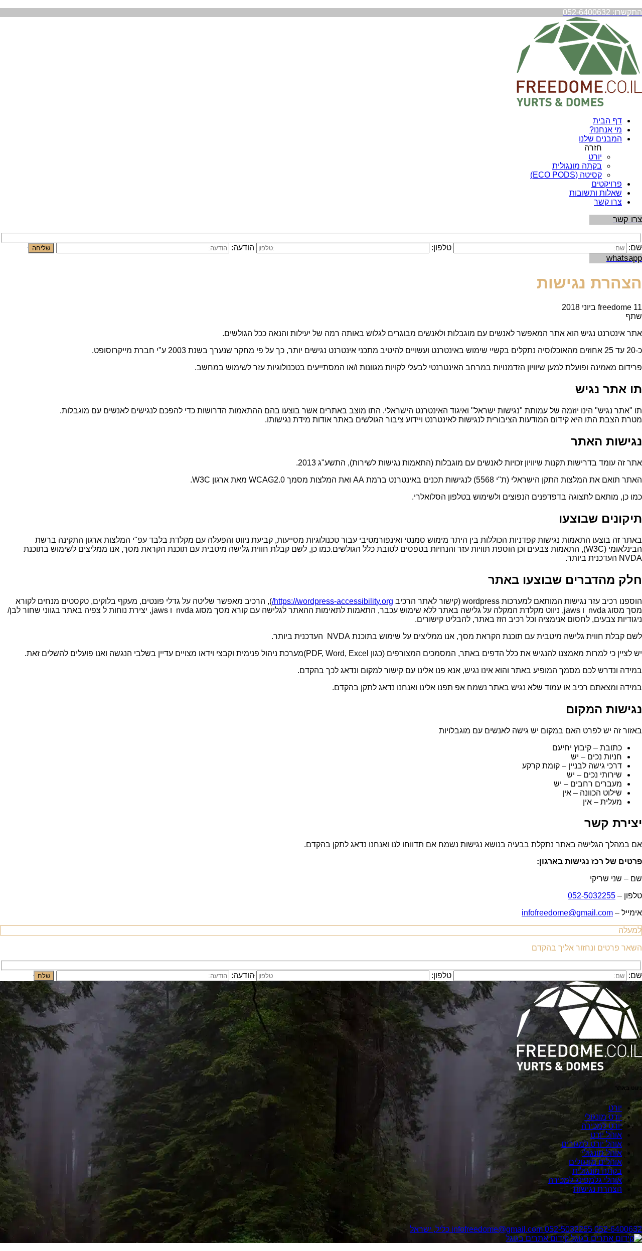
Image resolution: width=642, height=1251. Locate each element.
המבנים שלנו (600, 138)
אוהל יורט (606, 1135)
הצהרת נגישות (597, 1189)
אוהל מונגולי (602, 1153)
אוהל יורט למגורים (591, 1144)
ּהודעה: (242, 975)
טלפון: (441, 247)
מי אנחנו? (605, 129)
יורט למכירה (601, 1126)
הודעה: (242, 247)
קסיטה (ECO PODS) (566, 175)
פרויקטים (606, 184)
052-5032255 (591, 895)
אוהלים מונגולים (595, 1162)
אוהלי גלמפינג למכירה (585, 1180)
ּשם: (635, 247)
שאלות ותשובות (595, 193)
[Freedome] (579, 103)
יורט (595, 156)
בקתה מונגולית (577, 166)
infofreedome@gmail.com (567, 912)
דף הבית (607, 120)
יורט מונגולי (603, 1117)
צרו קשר (608, 202)
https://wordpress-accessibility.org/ (332, 601)
